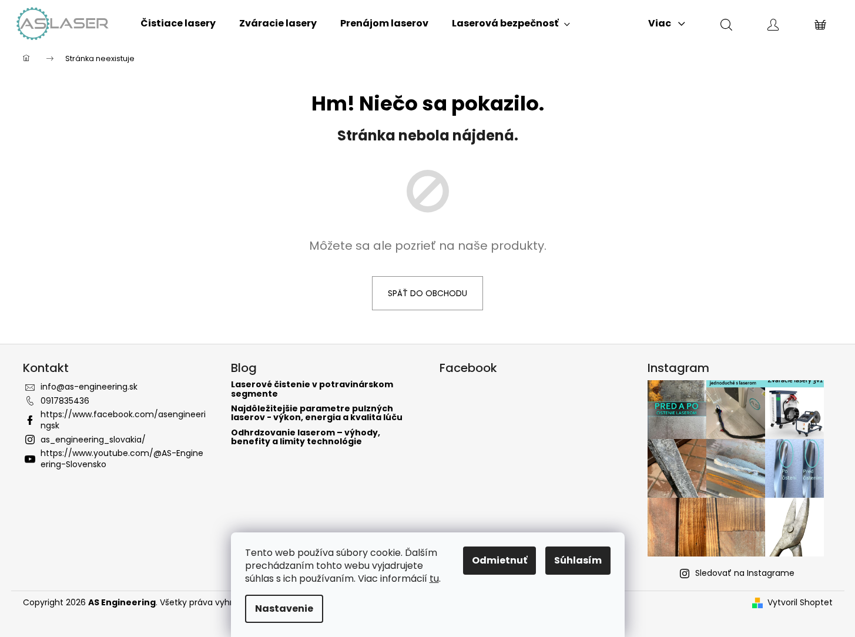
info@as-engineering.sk (89, 387)
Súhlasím (578, 560)
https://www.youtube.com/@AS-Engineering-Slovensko (122, 458)
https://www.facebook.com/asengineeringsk (123, 419)
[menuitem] (178, 23)
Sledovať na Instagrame (744, 573)
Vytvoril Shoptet (800, 602)
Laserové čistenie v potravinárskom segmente (312, 389)
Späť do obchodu (427, 293)
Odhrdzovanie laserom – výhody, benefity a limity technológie (305, 437)
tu (434, 578)
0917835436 (65, 401)
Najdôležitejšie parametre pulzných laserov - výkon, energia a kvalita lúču (317, 413)
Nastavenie (284, 608)
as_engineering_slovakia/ (93, 439)
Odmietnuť (499, 560)
